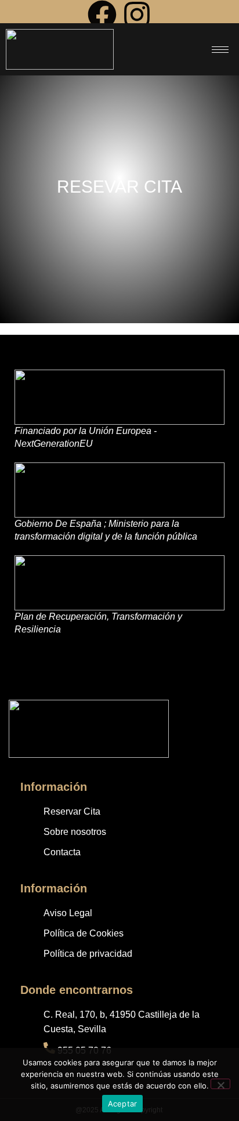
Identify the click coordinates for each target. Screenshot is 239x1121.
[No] (220, 1084)
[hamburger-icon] (220, 49)
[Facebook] (102, 16)
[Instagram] (136, 16)
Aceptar (122, 1103)
